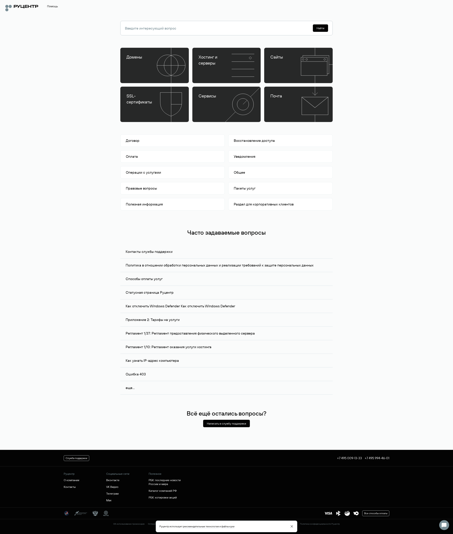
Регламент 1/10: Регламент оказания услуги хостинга (168, 347)
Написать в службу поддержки (226, 423)
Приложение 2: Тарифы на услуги (153, 319)
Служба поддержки (76, 458)
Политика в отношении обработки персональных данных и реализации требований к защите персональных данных (220, 265)
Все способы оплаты (375, 513)
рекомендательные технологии (201, 526)
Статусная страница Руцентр (150, 292)
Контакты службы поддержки (149, 251)
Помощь (52, 6)
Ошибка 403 (136, 374)
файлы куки (227, 526)
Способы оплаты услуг (144, 279)
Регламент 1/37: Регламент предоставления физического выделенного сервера (190, 333)
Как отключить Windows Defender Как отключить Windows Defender (180, 306)
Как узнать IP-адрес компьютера (152, 360)
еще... (130, 387)
